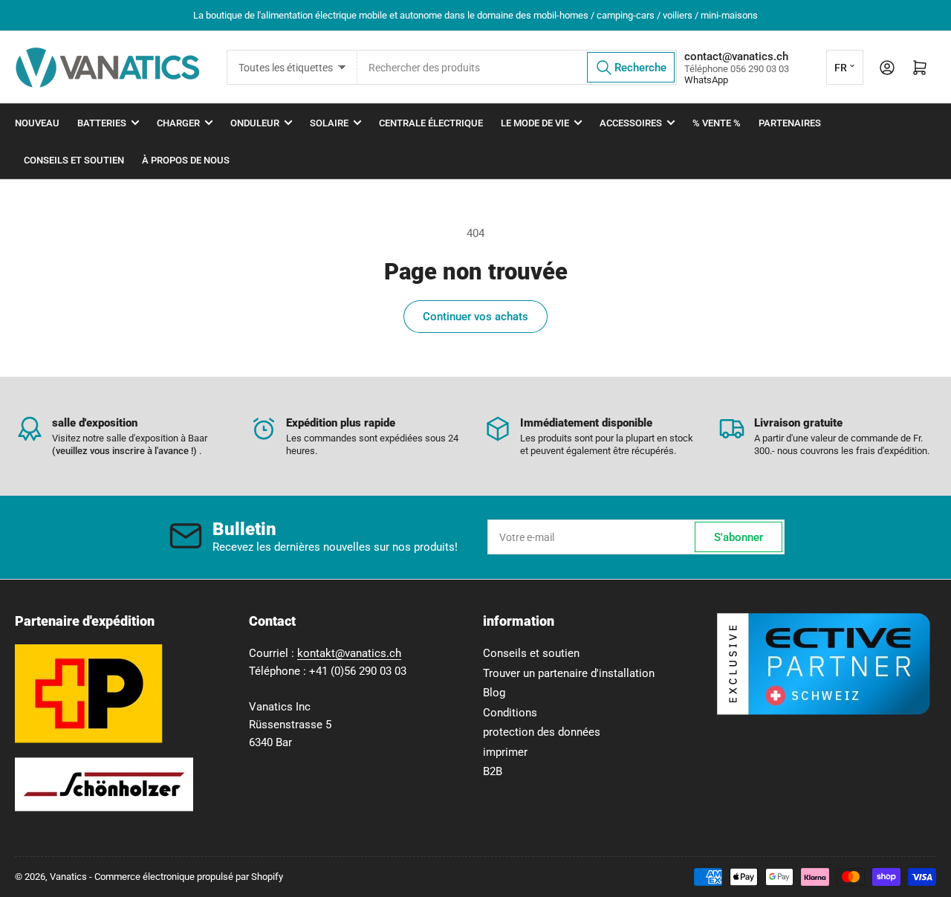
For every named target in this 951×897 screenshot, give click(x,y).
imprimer (505, 752)
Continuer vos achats (475, 316)
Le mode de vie (535, 123)
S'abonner (738, 537)
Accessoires (631, 123)
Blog (494, 692)
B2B (492, 771)
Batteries (101, 123)
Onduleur (254, 123)
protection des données (541, 732)
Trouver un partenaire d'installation (569, 673)
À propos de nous (186, 160)
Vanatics (68, 876)
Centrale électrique (431, 123)
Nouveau (37, 123)
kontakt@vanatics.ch (349, 653)
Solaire (329, 123)
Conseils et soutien (74, 160)
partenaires (790, 123)
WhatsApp (706, 79)
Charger (178, 123)
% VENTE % (716, 123)
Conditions (510, 712)
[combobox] (517, 67)
